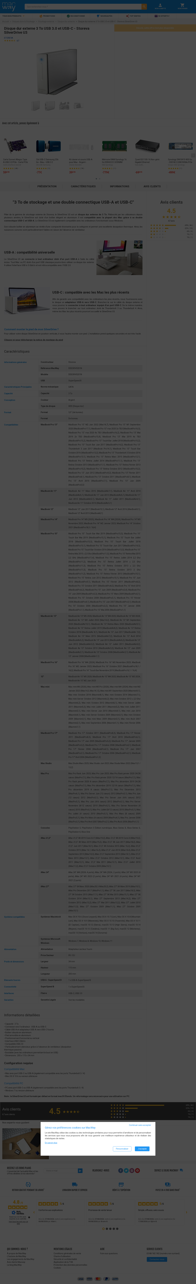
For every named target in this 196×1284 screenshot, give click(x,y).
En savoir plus (51, 1143)
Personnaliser (122, 1149)
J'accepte (142, 1149)
